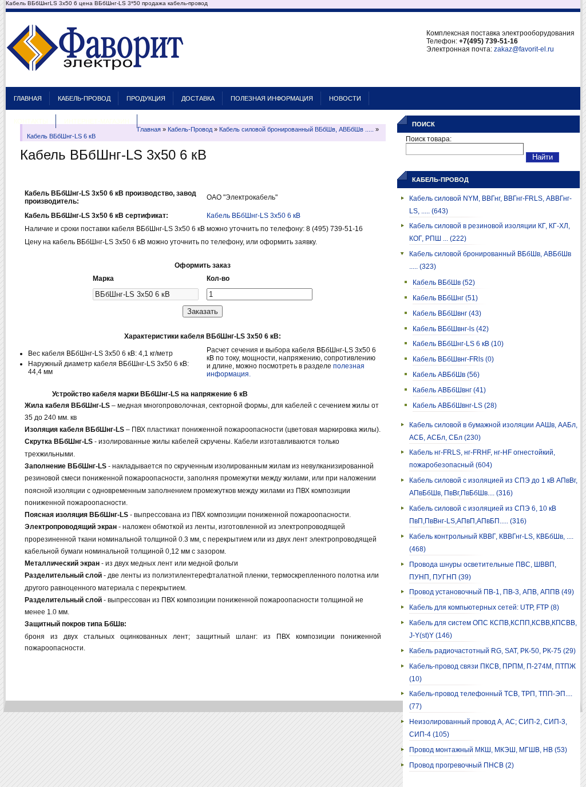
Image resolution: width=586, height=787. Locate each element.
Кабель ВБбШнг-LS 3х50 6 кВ (253, 216)
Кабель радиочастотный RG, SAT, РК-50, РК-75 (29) (492, 651)
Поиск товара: (429, 139)
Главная (28, 98)
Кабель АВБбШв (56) (446, 375)
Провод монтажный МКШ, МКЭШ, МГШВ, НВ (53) (488, 750)
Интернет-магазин (96, 121)
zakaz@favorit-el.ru (524, 49)
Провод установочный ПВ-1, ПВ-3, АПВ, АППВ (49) (491, 592)
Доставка (198, 98)
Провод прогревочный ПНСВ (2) (461, 765)
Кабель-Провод (84, 98)
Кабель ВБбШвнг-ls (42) (451, 329)
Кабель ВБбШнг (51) (445, 298)
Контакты (31, 121)
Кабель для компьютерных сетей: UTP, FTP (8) (484, 607)
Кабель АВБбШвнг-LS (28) (455, 406)
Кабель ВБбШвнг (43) (447, 313)
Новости (345, 98)
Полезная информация (272, 98)
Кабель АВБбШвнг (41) (449, 390)
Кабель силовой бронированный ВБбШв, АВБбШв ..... (296, 129)
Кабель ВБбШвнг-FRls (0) (453, 359)
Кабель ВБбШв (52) (444, 283)
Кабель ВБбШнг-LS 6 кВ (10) (458, 344)
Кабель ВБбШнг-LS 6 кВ (61, 136)
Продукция (145, 98)
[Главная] (95, 81)
